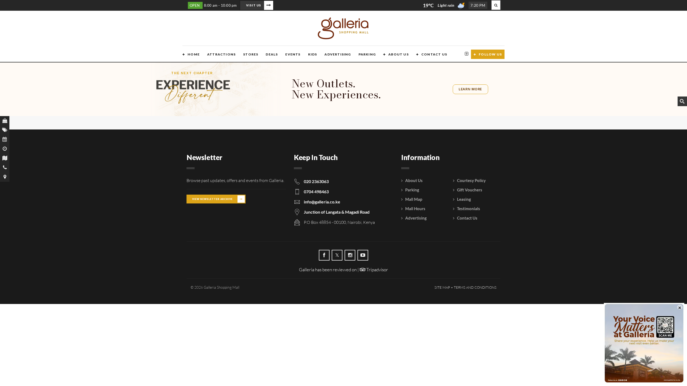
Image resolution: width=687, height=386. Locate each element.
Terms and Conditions (475, 287)
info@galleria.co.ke (322, 201)
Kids (312, 54)
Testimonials (468, 208)
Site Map (442, 287)
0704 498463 (316, 191)
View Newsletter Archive (212, 199)
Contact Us (434, 54)
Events (292, 54)
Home (194, 54)
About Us (398, 54)
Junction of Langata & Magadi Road (337, 211)
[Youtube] (362, 255)
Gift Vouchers (469, 189)
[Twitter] (337, 255)
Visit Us (253, 5)
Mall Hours (415, 208)
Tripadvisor (377, 269)
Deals (272, 54)
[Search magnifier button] (682, 101)
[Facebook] (324, 255)
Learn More (470, 89)
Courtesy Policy (471, 180)
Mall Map (413, 199)
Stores (250, 54)
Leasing (464, 199)
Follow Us (490, 54)
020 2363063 (316, 181)
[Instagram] (350, 255)
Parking (367, 54)
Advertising (337, 54)
